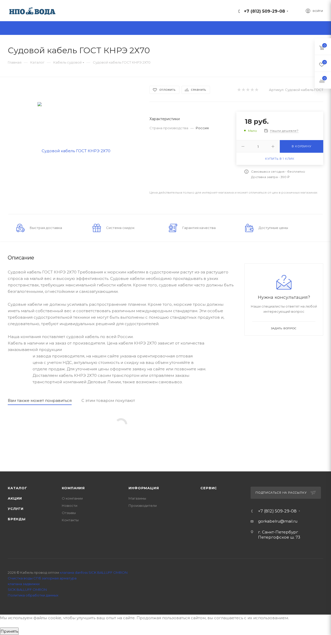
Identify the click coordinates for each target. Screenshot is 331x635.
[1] (239, 90)
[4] (252, 90)
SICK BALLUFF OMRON (27, 589)
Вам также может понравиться (40, 400)
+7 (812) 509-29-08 (264, 11)
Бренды (17, 519)
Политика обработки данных (33, 595)
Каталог (17, 488)
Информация (144, 488)
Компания (73, 488)
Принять (9, 631)
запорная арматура (59, 578)
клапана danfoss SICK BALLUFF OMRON (93, 572)
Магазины (137, 498)
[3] (247, 90)
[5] (256, 90)
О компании (72, 498)
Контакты (70, 520)
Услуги (16, 509)
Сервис (208, 488)
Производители (143, 505)
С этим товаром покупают (108, 400)
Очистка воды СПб (24, 578)
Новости (69, 505)
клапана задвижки (24, 584)
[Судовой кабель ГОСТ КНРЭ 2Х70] (73, 150)
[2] (243, 90)
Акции (15, 498)
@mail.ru (288, 521)
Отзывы (69, 513)
